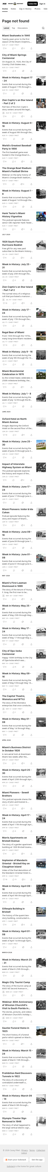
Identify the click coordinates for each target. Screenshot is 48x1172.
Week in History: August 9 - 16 (17, 124)
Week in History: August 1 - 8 (17, 192)
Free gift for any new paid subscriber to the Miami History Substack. (16, 249)
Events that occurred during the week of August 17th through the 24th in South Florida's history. (17, 85)
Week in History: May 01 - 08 (16, 720)
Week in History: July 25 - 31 (16, 266)
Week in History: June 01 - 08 (16, 556)
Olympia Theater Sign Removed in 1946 (14, 1120)
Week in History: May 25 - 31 (16, 607)
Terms (32, 1150)
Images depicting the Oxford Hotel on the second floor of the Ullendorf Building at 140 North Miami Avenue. (16, 427)
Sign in (42, 4)
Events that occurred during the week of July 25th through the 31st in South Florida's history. (16, 272)
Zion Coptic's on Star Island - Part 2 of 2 (17, 102)
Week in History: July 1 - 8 (16, 393)
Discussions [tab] (23, 28)
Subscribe (32, 4)
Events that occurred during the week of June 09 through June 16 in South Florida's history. (17, 540)
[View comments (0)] (14, 93)
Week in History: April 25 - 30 (17, 771)
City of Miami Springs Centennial (14, 56)
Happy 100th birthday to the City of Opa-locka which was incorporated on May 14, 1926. (17, 659)
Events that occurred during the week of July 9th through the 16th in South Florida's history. (17, 356)
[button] (5, 9)
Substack (11, 1166)
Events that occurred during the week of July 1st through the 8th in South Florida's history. (17, 398)
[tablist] (15, 28)
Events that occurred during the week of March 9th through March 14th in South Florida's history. (16, 1103)
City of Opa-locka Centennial (12, 652)
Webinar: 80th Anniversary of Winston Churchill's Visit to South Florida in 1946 (17, 1005)
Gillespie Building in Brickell (13, 910)
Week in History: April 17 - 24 (16, 817)
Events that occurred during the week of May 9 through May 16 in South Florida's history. (16, 681)
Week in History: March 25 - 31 (17, 961)
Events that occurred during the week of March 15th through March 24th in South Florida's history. (16, 1058)
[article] (24, 42)
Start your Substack (17, 1159)
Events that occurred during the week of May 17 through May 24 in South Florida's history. (17, 636)
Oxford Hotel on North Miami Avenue (14, 420)
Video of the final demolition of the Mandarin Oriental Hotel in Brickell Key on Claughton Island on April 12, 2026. (17, 871)
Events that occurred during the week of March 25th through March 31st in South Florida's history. (16, 967)
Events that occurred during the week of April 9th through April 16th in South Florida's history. (16, 894)
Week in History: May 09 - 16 (16, 675)
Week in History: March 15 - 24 (17, 1052)
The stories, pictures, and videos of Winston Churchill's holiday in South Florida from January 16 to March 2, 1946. (17, 1013)
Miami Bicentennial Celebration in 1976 (13, 373)
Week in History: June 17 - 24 (16, 488)
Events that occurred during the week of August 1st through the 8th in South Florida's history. (16, 198)
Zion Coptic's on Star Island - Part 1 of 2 (17, 288)
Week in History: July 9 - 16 (17, 351)
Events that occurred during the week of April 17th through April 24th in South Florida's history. (17, 823)
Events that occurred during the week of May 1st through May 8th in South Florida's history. (16, 727)
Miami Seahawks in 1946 (16, 35)
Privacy (24, 1150)
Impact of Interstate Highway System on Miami (17, 466)
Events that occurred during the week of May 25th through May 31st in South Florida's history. (16, 613)
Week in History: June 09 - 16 (17, 533)
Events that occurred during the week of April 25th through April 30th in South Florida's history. (17, 778)
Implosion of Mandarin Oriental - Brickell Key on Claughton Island (16, 863)
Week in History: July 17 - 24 (16, 311)
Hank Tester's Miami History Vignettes (13, 215)
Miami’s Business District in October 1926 (16, 749)
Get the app (37, 1159)
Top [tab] (13, 28)
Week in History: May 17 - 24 (16, 630)
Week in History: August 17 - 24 (17, 79)
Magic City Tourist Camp (16, 982)
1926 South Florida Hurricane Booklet (12, 243)
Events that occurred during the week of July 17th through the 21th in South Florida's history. (16, 317)
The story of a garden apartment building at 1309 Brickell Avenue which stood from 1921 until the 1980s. (17, 845)
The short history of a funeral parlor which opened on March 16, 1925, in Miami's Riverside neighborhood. (16, 1036)
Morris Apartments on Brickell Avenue (14, 839)
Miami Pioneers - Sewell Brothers (15, 794)
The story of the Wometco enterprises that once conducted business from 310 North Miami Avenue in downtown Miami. (17, 704)
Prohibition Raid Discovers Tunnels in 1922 (17, 1075)
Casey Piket (14, 45)
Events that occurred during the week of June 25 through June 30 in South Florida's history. (17, 449)
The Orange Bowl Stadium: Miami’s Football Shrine (17, 170)
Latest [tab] (6, 28)
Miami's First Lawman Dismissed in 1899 (14, 584)
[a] (41, 58)
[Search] (43, 28)
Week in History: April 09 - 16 (17, 888)
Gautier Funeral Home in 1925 (15, 1029)
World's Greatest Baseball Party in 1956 (16, 147)
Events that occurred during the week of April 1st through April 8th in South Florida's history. (16, 939)
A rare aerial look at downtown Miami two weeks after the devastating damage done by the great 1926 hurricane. (17, 755)
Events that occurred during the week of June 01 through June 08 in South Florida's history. (17, 562)
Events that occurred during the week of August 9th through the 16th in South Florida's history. (16, 131)
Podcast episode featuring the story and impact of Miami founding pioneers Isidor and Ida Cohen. (17, 517)
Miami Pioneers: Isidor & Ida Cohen (17, 511)
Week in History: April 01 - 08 (16, 933)
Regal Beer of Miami (13, 332)
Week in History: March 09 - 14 (17, 1097)
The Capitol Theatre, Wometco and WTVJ (13, 698)
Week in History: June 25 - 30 (17, 443)
